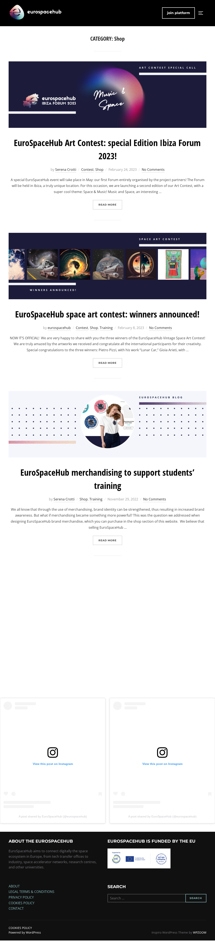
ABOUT (14, 886)
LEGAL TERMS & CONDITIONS (31, 891)
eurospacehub (59, 327)
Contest (87, 169)
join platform (178, 13)
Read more (110, 204)
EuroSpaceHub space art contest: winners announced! (107, 314)
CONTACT (16, 908)
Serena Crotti (65, 169)
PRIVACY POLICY (21, 897)
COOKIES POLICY (21, 903)
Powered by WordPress (25, 932)
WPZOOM (199, 932)
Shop (99, 169)
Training (106, 327)
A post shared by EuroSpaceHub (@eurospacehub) (53, 816)
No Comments (153, 169)
